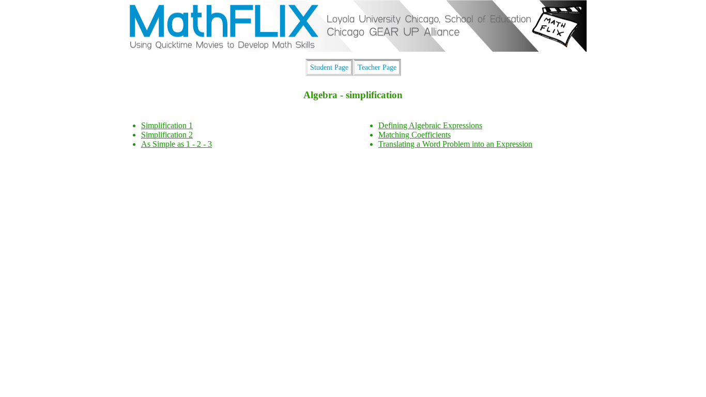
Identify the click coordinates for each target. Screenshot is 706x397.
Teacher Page (377, 67)
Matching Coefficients (414, 134)
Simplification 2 (167, 134)
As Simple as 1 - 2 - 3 (176, 144)
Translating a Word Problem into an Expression (455, 144)
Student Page (329, 67)
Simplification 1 (167, 125)
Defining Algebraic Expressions (430, 125)
